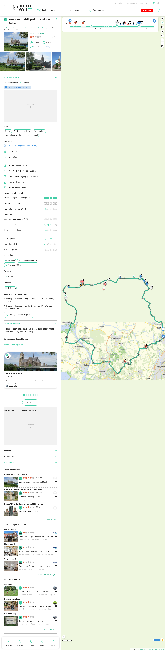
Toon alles (30, 402)
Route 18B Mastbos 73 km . (16, 474)
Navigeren (8, 645)
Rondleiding (118, 3)
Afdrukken (19, 645)
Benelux (8, 131)
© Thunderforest (142, 649)
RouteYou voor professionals (137, 3)
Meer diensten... (50, 629)
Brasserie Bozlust (12, 599)
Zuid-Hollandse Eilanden (15, 135)
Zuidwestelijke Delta (22, 131)
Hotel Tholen (10, 529)
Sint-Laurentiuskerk (15, 373)
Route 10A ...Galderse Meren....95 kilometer (23, 504)
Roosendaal (33, 135)
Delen (42, 645)
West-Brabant (35, 28)
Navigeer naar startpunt (20, 314)
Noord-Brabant (25, 28)
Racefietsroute (8, 28)
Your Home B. (10, 559)
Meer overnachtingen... (47, 574)
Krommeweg (10, 613)
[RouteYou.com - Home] (22, 8)
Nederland (16, 28)
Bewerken (53, 645)
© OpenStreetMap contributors (156, 649)
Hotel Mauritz (10, 544)
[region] (113, 333)
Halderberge (43, 28)
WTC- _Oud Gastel (38, 33)
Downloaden (30, 645)
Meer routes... (51, 519)
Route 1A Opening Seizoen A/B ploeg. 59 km (23, 489)
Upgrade (147, 10)
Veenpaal (8, 584)
